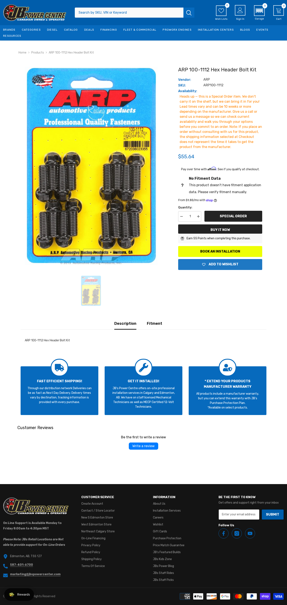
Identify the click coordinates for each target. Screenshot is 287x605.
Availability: (187, 91)
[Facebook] (224, 533)
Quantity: (185, 207)
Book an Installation (220, 251)
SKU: (182, 85)
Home (22, 52)
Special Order (233, 216)
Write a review (143, 446)
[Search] (134, 13)
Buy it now (220, 230)
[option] (91, 165)
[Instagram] (237, 533)
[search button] (188, 13)
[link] (59, 390)
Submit (272, 514)
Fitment (154, 323)
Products (37, 52)
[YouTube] (250, 533)
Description (125, 323)
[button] (259, 12)
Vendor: (184, 80)
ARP (206, 79)
